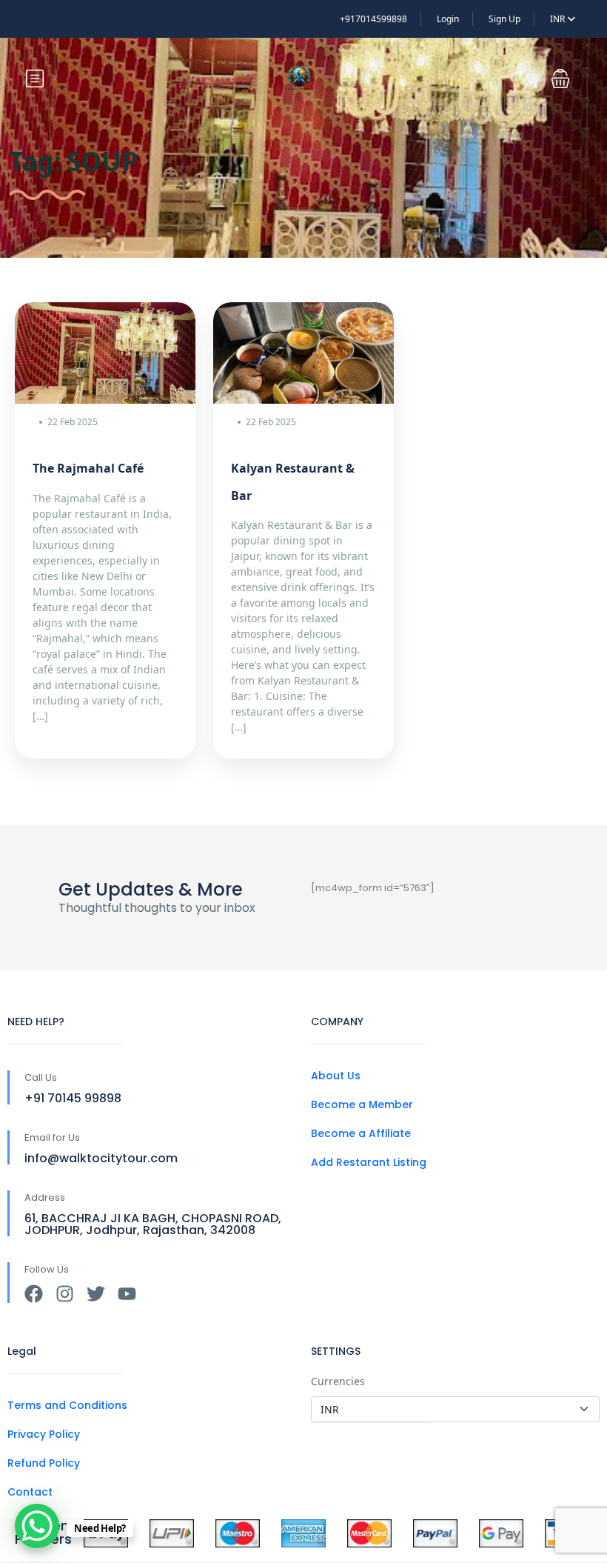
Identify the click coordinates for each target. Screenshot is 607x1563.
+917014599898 (373, 19)
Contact (30, 1491)
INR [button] (558, 19)
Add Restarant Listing (368, 1162)
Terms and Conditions (67, 1405)
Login (448, 19)
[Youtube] (127, 1293)
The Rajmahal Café (88, 468)
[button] (560, 78)
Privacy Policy (43, 1434)
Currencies (338, 1381)
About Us (335, 1075)
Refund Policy (43, 1463)
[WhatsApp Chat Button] (37, 1526)
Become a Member (362, 1104)
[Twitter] (96, 1293)
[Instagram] (65, 1293)
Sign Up (504, 19)
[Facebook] (33, 1293)
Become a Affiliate (361, 1133)
